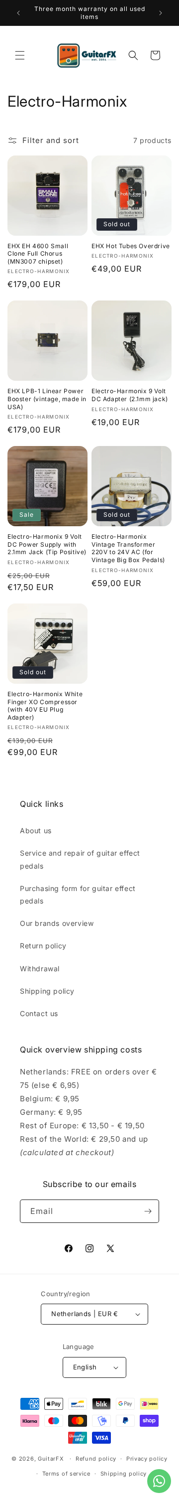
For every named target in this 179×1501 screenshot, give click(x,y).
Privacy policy (147, 1458)
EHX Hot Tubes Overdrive (130, 246)
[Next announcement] (161, 13)
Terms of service (66, 1473)
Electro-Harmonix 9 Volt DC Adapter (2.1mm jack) (129, 395)
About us (36, 830)
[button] (20, 55)
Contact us (39, 1013)
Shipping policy (47, 991)
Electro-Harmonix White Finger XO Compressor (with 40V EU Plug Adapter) (45, 705)
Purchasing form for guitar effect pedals (78, 894)
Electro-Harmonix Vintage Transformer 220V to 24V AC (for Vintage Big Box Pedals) (128, 548)
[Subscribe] (148, 1211)
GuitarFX (51, 1458)
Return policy (43, 945)
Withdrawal (40, 968)
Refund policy (96, 1458)
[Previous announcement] (18, 13)
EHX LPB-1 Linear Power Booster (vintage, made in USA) (47, 398)
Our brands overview (56, 923)
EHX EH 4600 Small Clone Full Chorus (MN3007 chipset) (37, 253)
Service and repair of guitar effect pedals (80, 859)
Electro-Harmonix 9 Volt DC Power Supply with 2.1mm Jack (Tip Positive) (47, 544)
